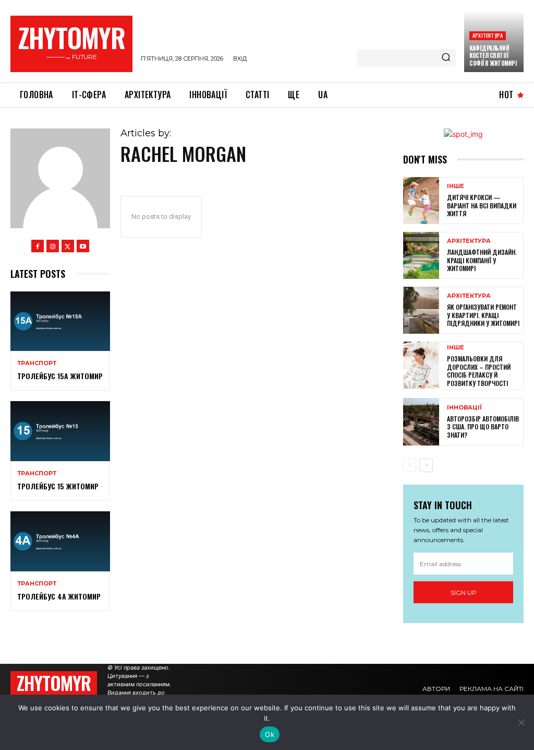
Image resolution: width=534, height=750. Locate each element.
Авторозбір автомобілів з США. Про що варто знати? (483, 426)
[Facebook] (37, 246)
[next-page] (426, 465)
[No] (521, 722)
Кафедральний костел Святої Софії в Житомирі (492, 55)
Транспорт (36, 363)
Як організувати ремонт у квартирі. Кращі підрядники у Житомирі (483, 314)
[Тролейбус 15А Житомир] (60, 321)
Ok (269, 734)
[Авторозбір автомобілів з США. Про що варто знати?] (421, 421)
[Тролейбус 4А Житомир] (60, 541)
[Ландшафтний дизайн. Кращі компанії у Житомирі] (421, 255)
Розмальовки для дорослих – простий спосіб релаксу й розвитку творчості (479, 371)
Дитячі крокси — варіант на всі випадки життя (481, 205)
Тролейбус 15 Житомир (58, 486)
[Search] (446, 58)
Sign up (464, 592)
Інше (455, 186)
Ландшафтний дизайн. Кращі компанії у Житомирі (482, 260)
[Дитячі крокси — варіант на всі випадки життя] (421, 200)
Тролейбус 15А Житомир (60, 375)
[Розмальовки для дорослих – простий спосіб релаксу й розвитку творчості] (421, 365)
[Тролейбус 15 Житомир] (60, 431)
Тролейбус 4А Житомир (59, 596)
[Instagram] (52, 246)
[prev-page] (409, 465)
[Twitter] (68, 246)
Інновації (464, 408)
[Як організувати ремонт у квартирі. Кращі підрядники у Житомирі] (421, 310)
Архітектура (487, 35)
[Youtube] (83, 246)
